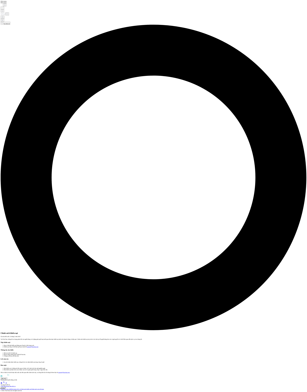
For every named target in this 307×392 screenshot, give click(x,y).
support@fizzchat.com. (64, 372)
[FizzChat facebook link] (1, 383)
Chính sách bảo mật (6, 389)
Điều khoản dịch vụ (16, 389)
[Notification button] (4, 5)
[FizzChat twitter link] (3, 383)
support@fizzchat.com (32, 347)
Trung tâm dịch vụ (11, 386)
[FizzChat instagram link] (6, 383)
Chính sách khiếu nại (26, 389)
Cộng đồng (3, 386)
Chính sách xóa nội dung (37, 389)
